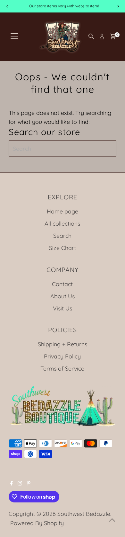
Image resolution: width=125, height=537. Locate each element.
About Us (62, 296)
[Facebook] (11, 483)
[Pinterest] (28, 483)
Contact (62, 283)
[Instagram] (20, 483)
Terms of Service (62, 368)
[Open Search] (91, 36)
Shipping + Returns (62, 344)
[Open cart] (113, 36)
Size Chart (62, 247)
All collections (62, 223)
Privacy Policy (62, 356)
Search (62, 235)
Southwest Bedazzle (83, 513)
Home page (62, 211)
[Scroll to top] (112, 519)
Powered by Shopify (37, 522)
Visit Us (62, 308)
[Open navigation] (14, 36)
